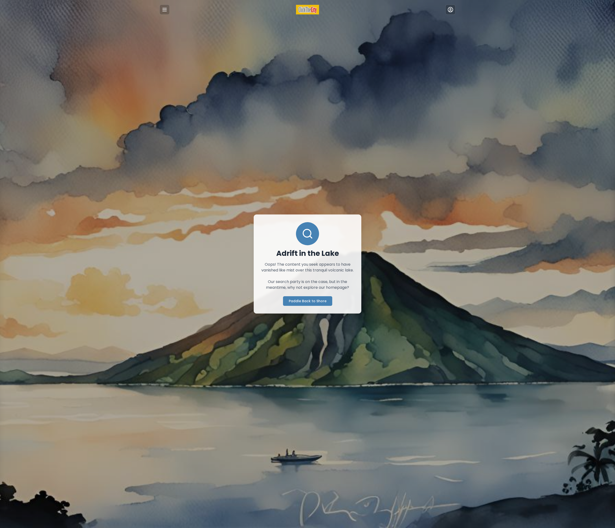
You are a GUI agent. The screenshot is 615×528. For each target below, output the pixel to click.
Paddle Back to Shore (307, 301)
